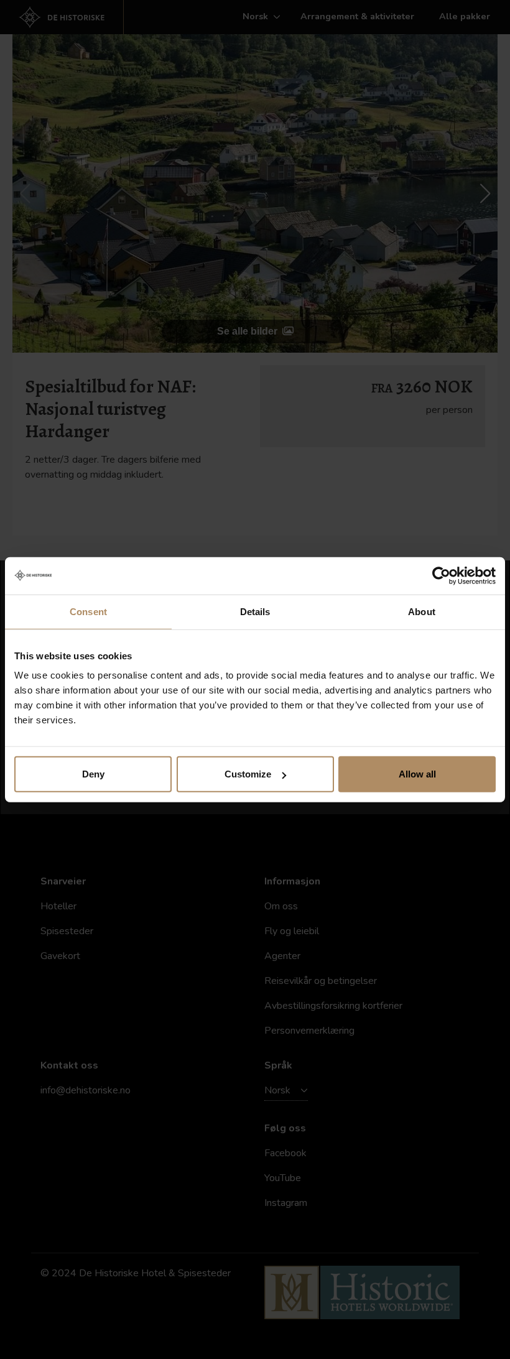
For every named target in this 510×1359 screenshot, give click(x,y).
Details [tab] (255, 611)
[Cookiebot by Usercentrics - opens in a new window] (441, 575)
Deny (93, 774)
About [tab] (421, 611)
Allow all (417, 774)
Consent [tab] (88, 611)
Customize (248, 774)
